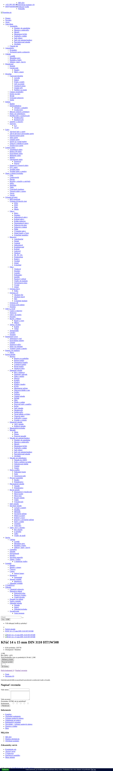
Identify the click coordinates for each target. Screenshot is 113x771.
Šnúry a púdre (19, 522)
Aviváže (17, 78)
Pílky (16, 400)
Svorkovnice (18, 110)
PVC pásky (14, 167)
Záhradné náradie (16, 603)
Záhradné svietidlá (16, 583)
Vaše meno (4, 690)
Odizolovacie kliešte (21, 464)
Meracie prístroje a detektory (20, 112)
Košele (16, 327)
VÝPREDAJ (10, 585)
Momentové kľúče (20, 34)
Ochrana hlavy (15, 289)
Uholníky (17, 524)
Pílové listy (18, 496)
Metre (16, 432)
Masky (16, 209)
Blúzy (16, 213)
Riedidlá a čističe (16, 60)
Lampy (12, 571)
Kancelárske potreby (17, 340)
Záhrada (8, 587)
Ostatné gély (18, 88)
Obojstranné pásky (16, 159)
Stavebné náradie (16, 506)
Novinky (8, 20)
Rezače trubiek (19, 498)
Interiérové (18, 581)
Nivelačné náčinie (20, 514)
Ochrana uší (14, 303)
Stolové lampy (19, 573)
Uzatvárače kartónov (17, 189)
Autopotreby (9, 48)
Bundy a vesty (19, 321)
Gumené (17, 243)
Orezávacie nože (20, 476)
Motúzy (12, 157)
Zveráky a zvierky (20, 420)
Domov (8, 18)
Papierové (17, 161)
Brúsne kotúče (19, 360)
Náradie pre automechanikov (20, 438)
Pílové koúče (18, 494)
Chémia (8, 54)
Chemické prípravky (17, 589)
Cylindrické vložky (20, 561)
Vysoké (16, 285)
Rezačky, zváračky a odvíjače (20, 181)
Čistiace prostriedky (17, 92)
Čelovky (13, 569)
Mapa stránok (10, 757)
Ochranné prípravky (17, 98)
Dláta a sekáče (19, 376)
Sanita (12, 100)
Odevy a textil (10, 309)
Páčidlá (16, 398)
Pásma (16, 434)
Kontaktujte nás (10, 749)
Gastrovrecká (14, 177)
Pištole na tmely (19, 516)
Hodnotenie (5, 703)
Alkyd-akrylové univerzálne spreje (22, 134)
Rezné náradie (15, 490)
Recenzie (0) (9, 676)
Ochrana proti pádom (17, 305)
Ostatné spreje (15, 140)
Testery (16, 468)
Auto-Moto (9, 24)
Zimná (16, 287)
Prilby (16, 291)
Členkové (17, 269)
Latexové (17, 251)
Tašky (12, 187)
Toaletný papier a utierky (18, 348)
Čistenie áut (14, 46)
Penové (16, 163)
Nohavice (13, 313)
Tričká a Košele (15, 325)
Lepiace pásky (10, 147)
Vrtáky (16, 500)
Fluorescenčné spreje (17, 136)
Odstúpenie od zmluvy (13, 720)
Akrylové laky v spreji (17, 132)
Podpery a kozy (19, 518)
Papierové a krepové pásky (19, 165)
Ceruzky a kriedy (20, 508)
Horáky (16, 480)
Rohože (12, 66)
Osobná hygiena (19, 86)
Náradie (17, 486)
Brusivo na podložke (21, 358)
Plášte (16, 229)
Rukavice (13, 237)
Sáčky (12, 183)
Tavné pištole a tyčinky (22, 414)
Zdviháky (17, 44)
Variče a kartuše (15, 601)
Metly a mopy (19, 72)
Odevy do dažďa (15, 315)
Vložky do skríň (19, 536)
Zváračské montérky (21, 235)
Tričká (16, 329)
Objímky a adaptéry (21, 108)
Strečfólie (13, 185)
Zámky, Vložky (15, 559)
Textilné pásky (15, 169)
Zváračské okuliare (20, 301)
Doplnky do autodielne (22, 28)
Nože (16, 474)
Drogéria (8, 74)
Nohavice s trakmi (20, 227)
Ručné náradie (10, 354)
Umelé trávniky (19, 597)
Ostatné (12, 342)
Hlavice (17, 378)
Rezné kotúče (19, 366)
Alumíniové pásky (16, 149)
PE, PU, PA (18, 255)
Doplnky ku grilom (16, 599)
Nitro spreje (14, 138)
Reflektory (13, 575)
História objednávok (12, 739)
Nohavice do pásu (20, 225)
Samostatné (18, 577)
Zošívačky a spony (20, 418)
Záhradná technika (20, 609)
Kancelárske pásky (16, 153)
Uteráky (12, 333)
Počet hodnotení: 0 (7, 670)
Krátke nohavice (20, 221)
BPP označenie (15, 199)
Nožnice (17, 394)
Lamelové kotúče (20, 364)
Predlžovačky (19, 118)
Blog (7, 728)
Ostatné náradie (19, 396)
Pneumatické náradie (17, 484)
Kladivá (17, 382)
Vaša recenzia (5, 699)
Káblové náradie (20, 426)
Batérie (12, 104)
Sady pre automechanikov (23, 40)
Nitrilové (17, 253)
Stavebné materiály (16, 557)
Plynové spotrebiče (16, 478)
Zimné (16, 263)
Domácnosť (9, 64)
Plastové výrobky (20, 595)
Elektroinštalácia (15, 106)
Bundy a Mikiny (15, 319)
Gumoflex (13, 549)
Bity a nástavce (19, 372)
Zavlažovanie (14, 611)
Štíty (15, 299)
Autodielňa (13, 26)
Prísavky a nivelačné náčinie (24, 520)
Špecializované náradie (22, 42)
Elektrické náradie (16, 422)
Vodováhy (17, 526)
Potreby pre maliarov (12, 350)
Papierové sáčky (15, 344)
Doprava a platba (11, 726)
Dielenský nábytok (20, 374)
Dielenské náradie (16, 370)
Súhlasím (5, 769)
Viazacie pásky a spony (18, 191)
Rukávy (17, 259)
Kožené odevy (19, 219)
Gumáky (17, 273)
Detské (16, 241)
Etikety (16, 80)
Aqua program (19, 613)
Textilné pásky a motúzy (18, 171)
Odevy (12, 211)
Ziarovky (13, 124)
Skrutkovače (18, 410)
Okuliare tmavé (19, 297)
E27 (15, 126)
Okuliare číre (18, 295)
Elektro (7, 102)
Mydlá (12, 96)
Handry (16, 70)
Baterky (12, 565)
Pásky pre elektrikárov (17, 114)
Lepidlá (12, 56)
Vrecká (12, 195)
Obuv (12, 267)
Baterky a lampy (15, 567)
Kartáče (17, 380)
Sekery (16, 607)
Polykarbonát (14, 553)
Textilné (17, 261)
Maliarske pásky (15, 155)
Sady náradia (18, 408)
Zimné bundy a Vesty (21, 233)
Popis (7, 674)
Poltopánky (18, 275)
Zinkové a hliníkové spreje (19, 143)
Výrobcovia (9, 753)
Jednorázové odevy (21, 217)
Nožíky (16, 392)
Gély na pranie (19, 84)
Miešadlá (17, 512)
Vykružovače (18, 502)
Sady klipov (18, 38)
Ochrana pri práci (11, 197)
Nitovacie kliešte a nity (22, 390)
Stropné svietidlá (15, 579)
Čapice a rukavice (16, 311)
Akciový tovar (10, 751)
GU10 (16, 128)
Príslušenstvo (18, 482)
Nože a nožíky (15, 470)
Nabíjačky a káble (20, 36)
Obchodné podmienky (13, 716)
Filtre (16, 207)
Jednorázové (18, 245)
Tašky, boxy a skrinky (17, 528)
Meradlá (12, 430)
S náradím (17, 532)
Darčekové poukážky (12, 755)
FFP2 (16, 203)
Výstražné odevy (20, 231)
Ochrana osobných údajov (14, 718)
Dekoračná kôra (19, 593)
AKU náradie (19, 424)
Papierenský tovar (11, 337)
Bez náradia (18, 530)
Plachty (12, 179)
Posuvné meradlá (20, 436)
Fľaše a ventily (19, 82)
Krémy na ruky (15, 94)
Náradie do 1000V (20, 460)
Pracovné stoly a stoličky (22, 404)
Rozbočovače (19, 120)
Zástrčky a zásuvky (16, 122)
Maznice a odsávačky (21, 30)
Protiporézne (18, 257)
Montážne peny (15, 58)
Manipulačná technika (17, 428)
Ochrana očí (14, 293)
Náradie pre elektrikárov (18, 458)
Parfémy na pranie (20, 90)
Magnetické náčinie (21, 388)
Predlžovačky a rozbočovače (20, 116)
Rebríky (12, 555)
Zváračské (17, 265)
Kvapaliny (13, 50)
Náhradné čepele (20, 472)
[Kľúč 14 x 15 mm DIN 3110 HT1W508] (20, 635)
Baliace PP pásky (16, 151)
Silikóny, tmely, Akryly (18, 62)
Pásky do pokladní (16, 346)
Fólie (11, 175)
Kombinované (19, 247)
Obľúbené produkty (12, 741)
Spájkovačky (18, 412)
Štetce (12, 352)
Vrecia (12, 193)
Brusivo (12, 356)
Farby (7, 130)
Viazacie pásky (19, 416)
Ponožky (13, 317)
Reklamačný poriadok (13, 722)
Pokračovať (5, 706)
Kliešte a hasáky (19, 384)
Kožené (17, 249)
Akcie (7, 22)
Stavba (7, 538)
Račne (16, 406)
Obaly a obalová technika (14, 173)
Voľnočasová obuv (20, 283)
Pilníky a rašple (19, 402)
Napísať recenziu (21, 670)
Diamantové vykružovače (23, 492)
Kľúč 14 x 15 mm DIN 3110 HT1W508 (19, 631)
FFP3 (16, 205)
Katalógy (8, 714)
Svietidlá (8, 563)
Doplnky (17, 215)
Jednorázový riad (16, 339)
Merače (16, 32)
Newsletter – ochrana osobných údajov (18, 724)
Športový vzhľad (20, 279)
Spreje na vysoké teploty (18, 142)
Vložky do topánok (21, 281)
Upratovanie (14, 68)
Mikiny (16, 323)
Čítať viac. (93, 769)
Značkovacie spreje (16, 145)
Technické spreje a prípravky (20, 52)
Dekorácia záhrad (16, 591)
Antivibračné (18, 239)
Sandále (17, 277)
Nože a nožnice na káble (22, 462)
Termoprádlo (14, 331)
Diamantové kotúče (21, 362)
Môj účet (8, 737)
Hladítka (17, 510)
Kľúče (16, 386)
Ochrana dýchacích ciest (18, 201)
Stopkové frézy (19, 368)
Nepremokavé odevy (21, 223)
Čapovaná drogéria (16, 76)
